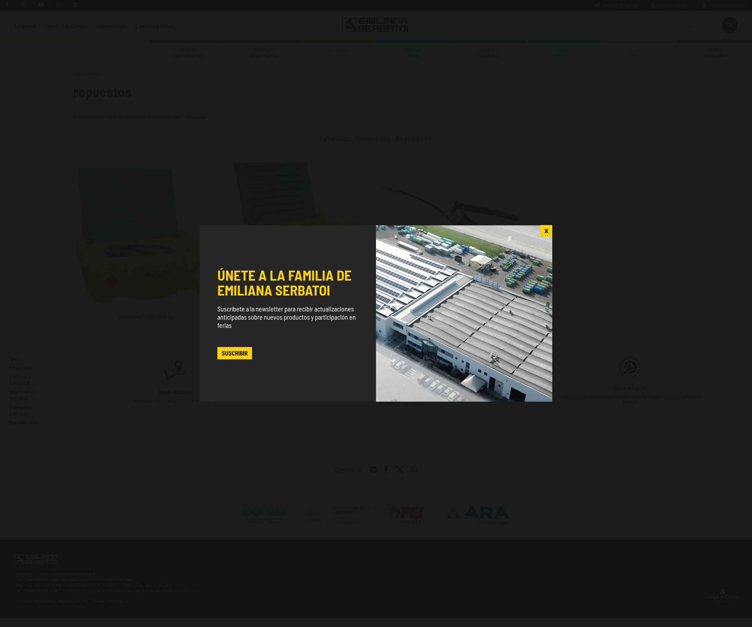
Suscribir (235, 353)
